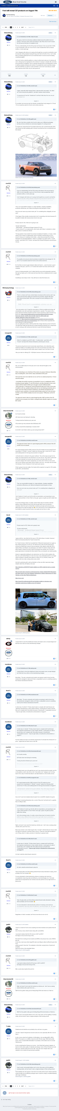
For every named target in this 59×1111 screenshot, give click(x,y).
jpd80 (32, 119)
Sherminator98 (8, 410)
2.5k (9, 1038)
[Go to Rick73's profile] (8, 695)
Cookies (30, 1104)
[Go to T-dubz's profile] (8, 1031)
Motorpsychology (8, 288)
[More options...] (55, 33)
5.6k (9, 527)
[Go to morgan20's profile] (8, 338)
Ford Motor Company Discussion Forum (23, 16)
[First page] (3, 27)
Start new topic (52, 21)
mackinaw (8, 664)
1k (9, 345)
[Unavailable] (36, 599)
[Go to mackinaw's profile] (8, 669)
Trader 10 (33, 36)
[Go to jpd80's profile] (8, 929)
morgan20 (8, 333)
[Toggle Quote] (17, 36)
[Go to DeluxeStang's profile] (4, 15)
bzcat (8, 515)
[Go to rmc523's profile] (8, 188)
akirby (8, 638)
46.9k (9, 658)
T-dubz (8, 1026)
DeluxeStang (11, 14)
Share (43, 15)
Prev (6, 27)
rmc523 (33, 85)
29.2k (9, 195)
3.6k (9, 676)
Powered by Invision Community (29, 1108)
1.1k (9, 300)
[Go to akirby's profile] (8, 643)
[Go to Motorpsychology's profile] (8, 293)
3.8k (9, 45)
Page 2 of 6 (31, 27)
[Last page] (26, 27)
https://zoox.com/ (19, 578)
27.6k (9, 430)
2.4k (9, 703)
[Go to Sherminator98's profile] (8, 416)
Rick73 (8, 690)
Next (22, 27)
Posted (20, 32)
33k (9, 936)
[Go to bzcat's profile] (8, 520)
